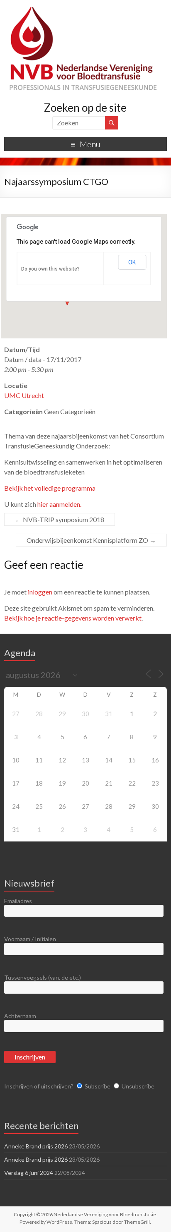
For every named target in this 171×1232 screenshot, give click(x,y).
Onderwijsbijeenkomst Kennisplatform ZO (91, 540)
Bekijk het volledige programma (49, 488)
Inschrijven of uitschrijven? (38, 1086)
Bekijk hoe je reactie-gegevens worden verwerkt (73, 618)
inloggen (40, 592)
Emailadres (18, 900)
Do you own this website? (50, 269)
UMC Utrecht (24, 395)
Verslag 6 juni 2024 (28, 1172)
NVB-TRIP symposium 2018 (59, 519)
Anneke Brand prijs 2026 (36, 1146)
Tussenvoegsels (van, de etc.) (42, 977)
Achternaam (20, 1015)
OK (132, 262)
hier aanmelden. (59, 504)
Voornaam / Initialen (30, 938)
